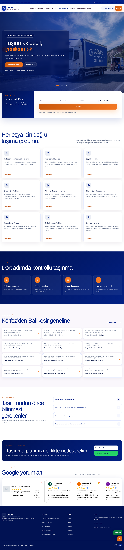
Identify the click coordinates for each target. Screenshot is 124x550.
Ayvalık (70, 530)
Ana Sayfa (33, 8)
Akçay (69, 518)
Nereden (81, 97)
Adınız (40, 97)
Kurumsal (72, 8)
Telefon (60, 97)
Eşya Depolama (46, 526)
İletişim (89, 8)
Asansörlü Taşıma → (13, 64)
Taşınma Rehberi (81, 8)
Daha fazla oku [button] (41, 500)
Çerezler (31, 545)
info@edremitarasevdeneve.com (100, 2)
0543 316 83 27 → (100, 447)
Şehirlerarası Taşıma (60, 8)
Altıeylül (70, 522)
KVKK (22, 545)
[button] (119, 491)
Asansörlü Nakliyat (47, 522)
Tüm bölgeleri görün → (114, 322)
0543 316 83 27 (29, 64)
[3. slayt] (66, 86)
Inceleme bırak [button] (18, 496)
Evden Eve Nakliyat (47, 530)
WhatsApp (118, 532)
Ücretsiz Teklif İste (78, 107)
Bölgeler (48, 8)
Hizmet (100, 97)
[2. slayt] (62, 86)
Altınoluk (70, 526)
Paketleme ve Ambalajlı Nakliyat (50, 518)
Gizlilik (26, 545)
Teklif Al (118, 8)
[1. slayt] (58, 86)
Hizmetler (40, 8)
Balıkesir (70, 534)
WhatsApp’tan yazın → (101, 453)
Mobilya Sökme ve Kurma (48, 534)
